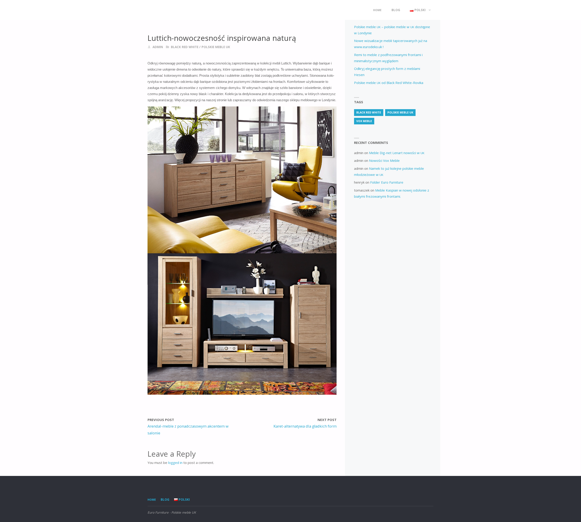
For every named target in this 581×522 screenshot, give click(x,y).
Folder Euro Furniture (386, 182)
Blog (165, 499)
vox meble (364, 121)
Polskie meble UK (216, 47)
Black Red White (184, 47)
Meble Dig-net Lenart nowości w (396, 152)
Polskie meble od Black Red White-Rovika (388, 82)
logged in (175, 462)
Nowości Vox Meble (384, 160)
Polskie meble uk (400, 112)
